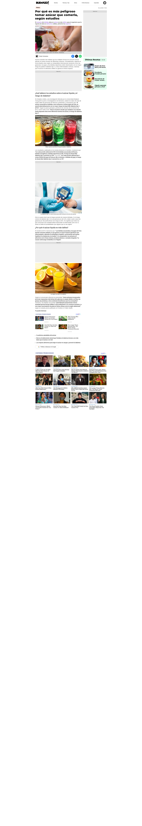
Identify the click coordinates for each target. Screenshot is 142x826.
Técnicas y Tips (65, 2)
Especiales (96, 2)
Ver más (103, 59)
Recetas (56, 2)
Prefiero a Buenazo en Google (48, 347)
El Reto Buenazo (85, 2)
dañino (65, 22)
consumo (39, 22)
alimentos (50, 24)
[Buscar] (104, 2)
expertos (68, 24)
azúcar (56, 22)
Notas (75, 2)
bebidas (46, 22)
